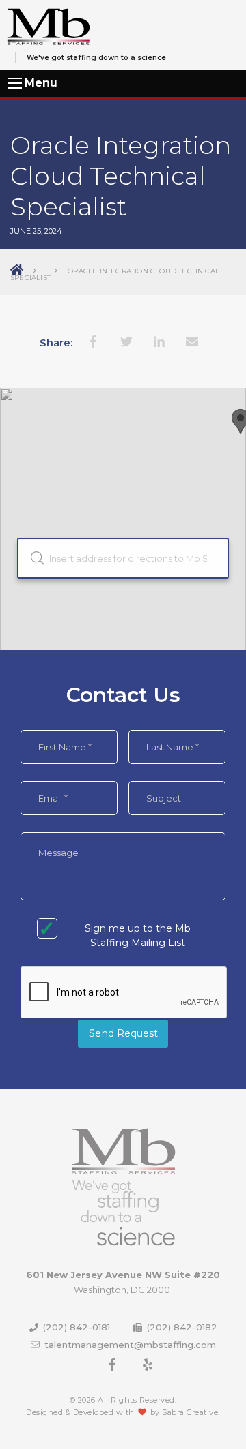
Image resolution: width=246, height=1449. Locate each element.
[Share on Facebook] (93, 341)
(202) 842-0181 (76, 1327)
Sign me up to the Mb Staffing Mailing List (138, 935)
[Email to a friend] (192, 341)
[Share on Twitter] (126, 341)
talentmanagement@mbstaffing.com (129, 1344)
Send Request (123, 1033)
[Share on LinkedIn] (159, 341)
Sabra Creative (190, 1412)
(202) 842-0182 (180, 1327)
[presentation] (124, 993)
